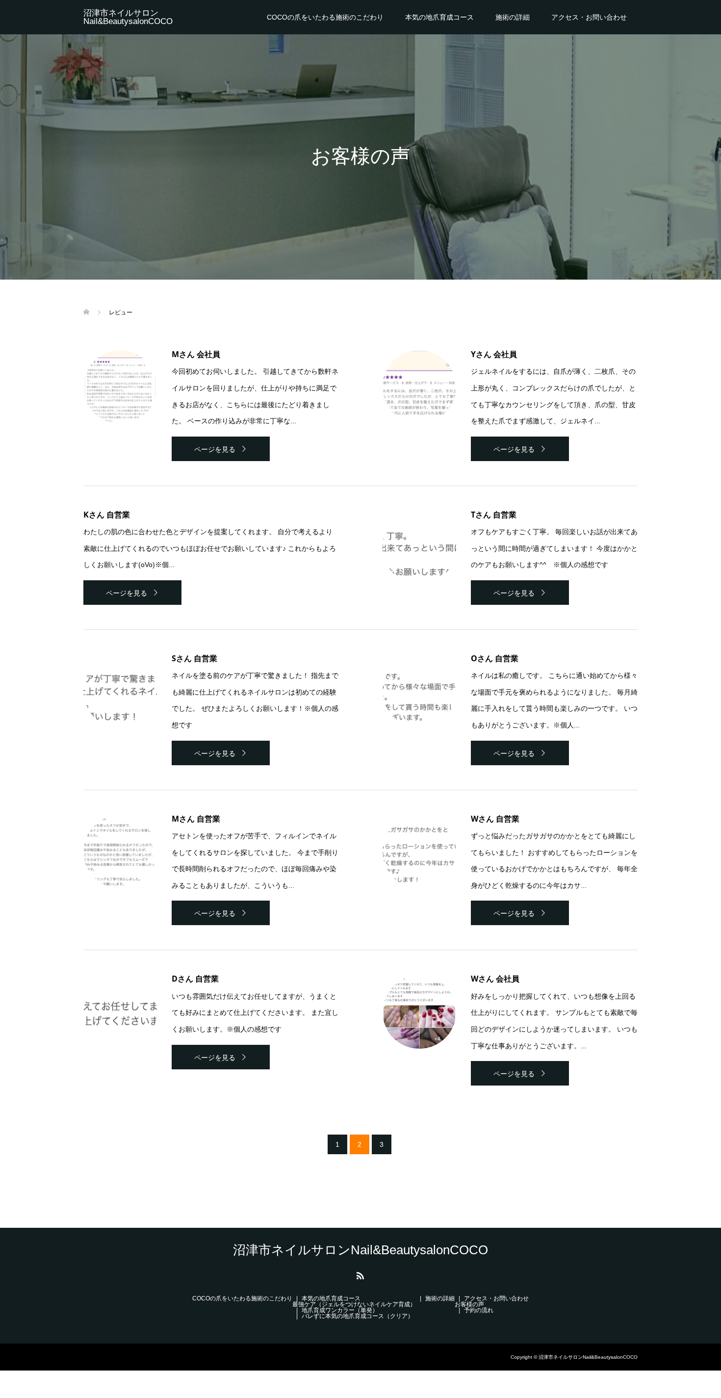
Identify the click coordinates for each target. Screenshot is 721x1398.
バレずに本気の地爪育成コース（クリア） (357, 1316)
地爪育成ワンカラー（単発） (340, 1310)
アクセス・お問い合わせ (589, 17)
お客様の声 (469, 1304)
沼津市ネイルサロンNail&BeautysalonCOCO (128, 17)
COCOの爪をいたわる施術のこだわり (325, 17)
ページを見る (214, 449)
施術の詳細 (512, 17)
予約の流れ (478, 1310)
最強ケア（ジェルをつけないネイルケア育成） (354, 1304)
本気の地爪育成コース (439, 17)
